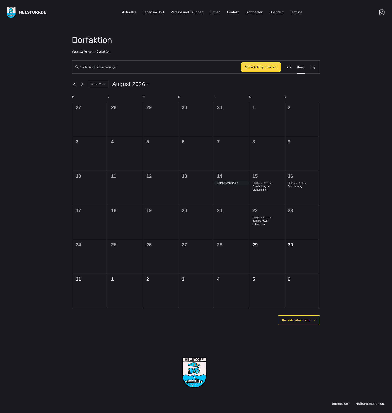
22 (254, 210)
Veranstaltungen (82, 51)
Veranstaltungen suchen (260, 67)
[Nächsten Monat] (82, 84)
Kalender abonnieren (296, 320)
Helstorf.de (32, 12)
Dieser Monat (98, 84)
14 (219, 176)
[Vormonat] (74, 84)
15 (254, 176)
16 (290, 176)
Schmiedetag (295, 186)
